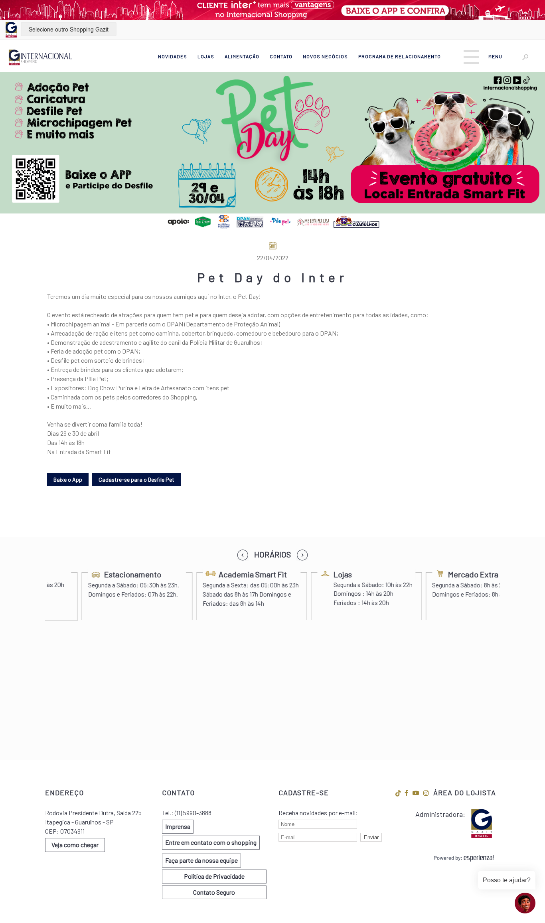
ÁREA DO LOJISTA (464, 792)
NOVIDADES (172, 56)
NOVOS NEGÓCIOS (325, 56)
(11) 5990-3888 (193, 812)
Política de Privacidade (214, 876)
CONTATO (281, 56)
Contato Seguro (214, 892)
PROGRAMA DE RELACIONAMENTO (399, 56)
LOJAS (205, 56)
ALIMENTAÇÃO (242, 56)
